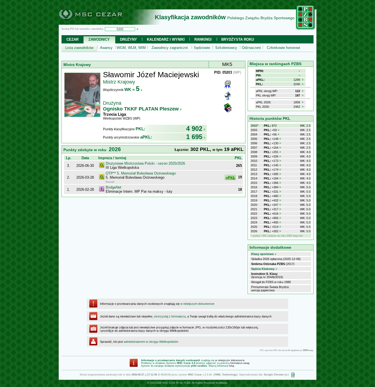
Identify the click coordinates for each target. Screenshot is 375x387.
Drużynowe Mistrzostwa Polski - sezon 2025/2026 (145, 163)
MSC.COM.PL (171, 383)
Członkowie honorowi (283, 48)
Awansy (106, 48)
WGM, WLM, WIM (131, 48)
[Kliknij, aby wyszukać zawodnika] (137, 28)
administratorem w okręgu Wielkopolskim (151, 341)
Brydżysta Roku (237, 39)
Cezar (72, 39)
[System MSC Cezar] (99, 23)
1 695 (194, 136)
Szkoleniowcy (226, 48)
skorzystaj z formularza (170, 316)
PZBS (187, 383)
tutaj (231, 365)
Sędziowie (202, 48)
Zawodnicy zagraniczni (170, 48)
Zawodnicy (99, 39)
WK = (131, 89)
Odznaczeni (251, 48)
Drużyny (128, 39)
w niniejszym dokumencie (197, 303)
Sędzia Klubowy (263, 268)
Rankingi (203, 39)
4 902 (194, 128)
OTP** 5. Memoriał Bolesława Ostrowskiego (141, 173)
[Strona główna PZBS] (305, 29)
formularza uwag (239, 363)
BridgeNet (113, 187)
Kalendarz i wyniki (166, 39)
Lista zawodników (79, 48)
